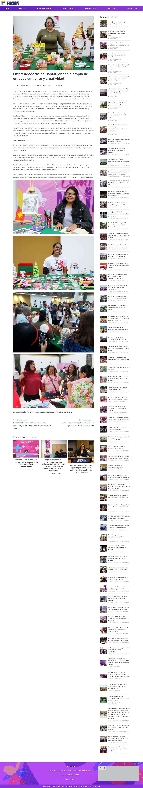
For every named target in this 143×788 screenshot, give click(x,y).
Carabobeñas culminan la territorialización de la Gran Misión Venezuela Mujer (118, 698)
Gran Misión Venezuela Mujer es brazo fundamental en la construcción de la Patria (118, 276)
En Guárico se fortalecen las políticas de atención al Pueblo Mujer (117, 33)
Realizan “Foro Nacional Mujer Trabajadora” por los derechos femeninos (117, 618)
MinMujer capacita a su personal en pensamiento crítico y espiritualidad (119, 650)
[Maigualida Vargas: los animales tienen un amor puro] (103, 389)
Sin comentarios (123, 26)
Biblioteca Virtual (132, 8)
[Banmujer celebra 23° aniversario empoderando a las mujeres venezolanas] (103, 56)
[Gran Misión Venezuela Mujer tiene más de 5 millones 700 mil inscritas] (103, 419)
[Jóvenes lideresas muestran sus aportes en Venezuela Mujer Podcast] (103, 559)
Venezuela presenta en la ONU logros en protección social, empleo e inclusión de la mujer (81, 468)
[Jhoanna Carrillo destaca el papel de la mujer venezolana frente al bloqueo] (103, 116)
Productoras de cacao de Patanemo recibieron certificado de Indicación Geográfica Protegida (119, 318)
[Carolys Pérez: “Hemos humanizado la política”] (103, 369)
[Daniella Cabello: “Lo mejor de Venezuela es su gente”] (103, 429)
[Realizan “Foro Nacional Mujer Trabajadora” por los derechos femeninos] (103, 619)
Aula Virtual (112, 8)
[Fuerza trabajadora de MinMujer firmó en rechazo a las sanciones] (103, 497)
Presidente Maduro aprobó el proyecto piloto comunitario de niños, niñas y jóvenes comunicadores (26, 463)
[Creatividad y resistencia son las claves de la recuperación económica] (103, 537)
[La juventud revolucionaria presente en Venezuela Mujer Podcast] (103, 548)
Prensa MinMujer (22, 85)
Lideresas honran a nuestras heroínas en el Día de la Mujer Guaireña (117, 150)
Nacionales (59, 85)
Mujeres (52, 412)
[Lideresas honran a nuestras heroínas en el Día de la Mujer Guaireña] (103, 151)
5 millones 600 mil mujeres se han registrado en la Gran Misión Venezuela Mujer (118, 629)
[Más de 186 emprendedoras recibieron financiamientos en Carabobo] (103, 409)
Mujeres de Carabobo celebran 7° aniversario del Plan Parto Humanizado (118, 287)
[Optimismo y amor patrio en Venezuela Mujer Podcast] (103, 448)
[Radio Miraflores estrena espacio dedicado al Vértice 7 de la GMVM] (103, 640)
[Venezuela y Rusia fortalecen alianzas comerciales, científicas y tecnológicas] (103, 749)
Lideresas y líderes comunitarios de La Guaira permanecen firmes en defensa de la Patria (118, 79)
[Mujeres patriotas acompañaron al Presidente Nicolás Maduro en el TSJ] (103, 183)
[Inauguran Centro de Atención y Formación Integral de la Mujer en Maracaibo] (103, 266)
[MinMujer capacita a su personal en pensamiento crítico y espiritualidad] (103, 650)
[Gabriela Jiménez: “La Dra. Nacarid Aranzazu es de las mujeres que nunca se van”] (103, 379)
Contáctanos (70, 779)
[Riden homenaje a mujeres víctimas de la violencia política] (103, 141)
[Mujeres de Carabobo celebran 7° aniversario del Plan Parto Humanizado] (103, 288)
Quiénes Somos (90, 8)
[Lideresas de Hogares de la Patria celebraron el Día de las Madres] (103, 569)
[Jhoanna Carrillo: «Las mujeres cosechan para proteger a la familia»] (103, 308)
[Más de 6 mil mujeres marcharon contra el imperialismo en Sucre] (103, 399)
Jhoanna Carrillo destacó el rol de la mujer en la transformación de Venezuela (118, 67)
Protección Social (60, 412)
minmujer (46, 412)
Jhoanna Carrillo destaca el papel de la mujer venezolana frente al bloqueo (119, 115)
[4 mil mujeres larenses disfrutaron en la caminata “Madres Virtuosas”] (103, 458)
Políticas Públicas (43, 8)
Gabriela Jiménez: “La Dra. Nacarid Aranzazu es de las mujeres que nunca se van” (118, 378)
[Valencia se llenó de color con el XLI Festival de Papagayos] (103, 439)
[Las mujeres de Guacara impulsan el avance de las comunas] (103, 23)
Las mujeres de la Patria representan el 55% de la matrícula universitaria (118, 214)
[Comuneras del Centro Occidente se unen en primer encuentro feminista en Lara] (103, 688)
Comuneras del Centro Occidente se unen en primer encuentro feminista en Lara (118, 686)
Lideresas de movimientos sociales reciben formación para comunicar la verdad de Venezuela (118, 91)
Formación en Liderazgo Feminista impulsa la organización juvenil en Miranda (118, 727)
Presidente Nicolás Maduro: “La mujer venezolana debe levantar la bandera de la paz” (118, 194)
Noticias (22, 8)
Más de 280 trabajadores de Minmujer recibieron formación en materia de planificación (118, 738)
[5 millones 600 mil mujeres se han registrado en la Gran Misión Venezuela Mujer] (103, 630)
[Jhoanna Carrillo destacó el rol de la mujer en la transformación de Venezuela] (103, 68)
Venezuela (69, 412)
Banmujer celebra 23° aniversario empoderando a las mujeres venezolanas (118, 55)
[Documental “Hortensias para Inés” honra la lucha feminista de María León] (103, 507)
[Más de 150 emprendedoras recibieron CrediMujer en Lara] (103, 339)
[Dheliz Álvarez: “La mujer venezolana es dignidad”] (103, 467)
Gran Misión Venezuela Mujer (34, 412)
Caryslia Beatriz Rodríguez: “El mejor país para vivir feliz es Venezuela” (117, 225)
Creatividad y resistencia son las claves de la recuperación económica (117, 537)
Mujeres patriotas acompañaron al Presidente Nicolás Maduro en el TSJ (118, 183)
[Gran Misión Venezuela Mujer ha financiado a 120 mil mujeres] (103, 256)
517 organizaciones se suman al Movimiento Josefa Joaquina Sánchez (117, 598)
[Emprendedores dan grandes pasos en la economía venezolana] (103, 518)
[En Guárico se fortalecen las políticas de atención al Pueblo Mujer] (103, 34)
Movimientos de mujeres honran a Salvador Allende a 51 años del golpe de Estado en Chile (118, 103)
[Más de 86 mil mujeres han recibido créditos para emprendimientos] (103, 609)
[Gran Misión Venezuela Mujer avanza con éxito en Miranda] (103, 298)
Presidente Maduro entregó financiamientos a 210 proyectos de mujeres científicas (119, 486)
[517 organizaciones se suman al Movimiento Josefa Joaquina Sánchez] (103, 599)
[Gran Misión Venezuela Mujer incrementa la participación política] (103, 359)
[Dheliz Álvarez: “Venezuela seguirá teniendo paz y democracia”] (103, 204)
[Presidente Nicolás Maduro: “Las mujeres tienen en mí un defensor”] (103, 246)
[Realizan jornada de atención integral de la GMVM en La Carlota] (103, 477)
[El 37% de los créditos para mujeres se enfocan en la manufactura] (103, 527)
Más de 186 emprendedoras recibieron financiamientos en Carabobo (117, 408)
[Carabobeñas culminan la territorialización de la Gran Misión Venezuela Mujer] (103, 700)
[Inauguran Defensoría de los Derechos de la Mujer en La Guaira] (103, 45)
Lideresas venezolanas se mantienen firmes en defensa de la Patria (118, 161)
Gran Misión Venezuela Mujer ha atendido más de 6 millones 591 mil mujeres (118, 236)
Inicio (7, 8)
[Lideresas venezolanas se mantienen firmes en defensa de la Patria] (103, 162)
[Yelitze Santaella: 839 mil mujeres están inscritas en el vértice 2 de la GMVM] (103, 349)
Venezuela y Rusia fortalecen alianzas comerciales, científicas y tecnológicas (118, 749)
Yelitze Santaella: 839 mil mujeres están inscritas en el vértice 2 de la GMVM (118, 348)
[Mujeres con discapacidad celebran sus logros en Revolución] (103, 579)
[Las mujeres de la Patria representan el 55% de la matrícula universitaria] (103, 215)
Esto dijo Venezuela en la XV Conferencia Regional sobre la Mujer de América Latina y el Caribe (118, 674)
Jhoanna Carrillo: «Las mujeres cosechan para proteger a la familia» (117, 308)
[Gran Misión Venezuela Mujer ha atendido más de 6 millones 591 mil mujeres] (103, 236)
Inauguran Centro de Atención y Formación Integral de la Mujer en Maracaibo (118, 265)
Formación (22, 412)
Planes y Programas (68, 8)
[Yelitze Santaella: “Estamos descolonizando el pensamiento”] (103, 329)
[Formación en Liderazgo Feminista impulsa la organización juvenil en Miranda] (103, 728)
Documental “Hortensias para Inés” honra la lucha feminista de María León (118, 507)
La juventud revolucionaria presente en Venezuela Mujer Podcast (117, 548)
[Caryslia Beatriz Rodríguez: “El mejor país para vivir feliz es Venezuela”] (103, 225)
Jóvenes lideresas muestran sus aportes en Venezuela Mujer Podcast (117, 558)
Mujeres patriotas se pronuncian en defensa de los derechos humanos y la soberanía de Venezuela (119, 172)
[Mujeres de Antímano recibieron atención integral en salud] (103, 588)
